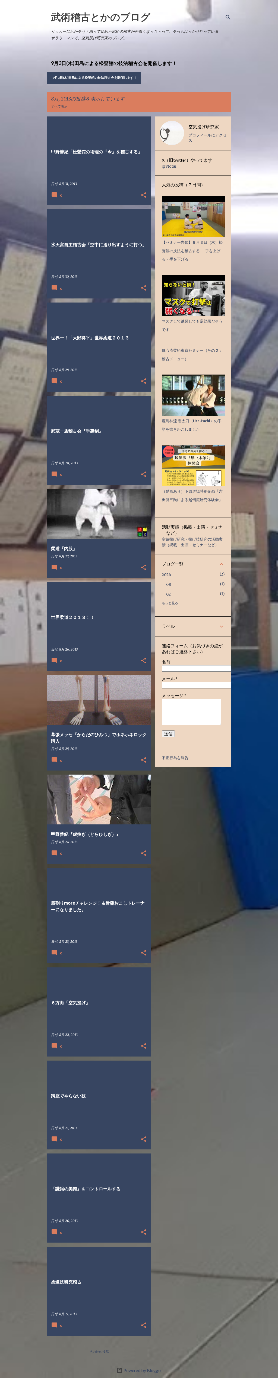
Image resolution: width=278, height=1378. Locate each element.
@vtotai (169, 166)
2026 (166, 574)
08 (168, 584)
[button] (143, 195)
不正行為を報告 (175, 757)
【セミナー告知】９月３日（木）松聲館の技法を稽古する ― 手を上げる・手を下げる (192, 250)
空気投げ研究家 (203, 126)
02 (168, 594)
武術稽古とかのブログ (100, 17)
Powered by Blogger (142, 1370)
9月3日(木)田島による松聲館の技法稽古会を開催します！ (95, 78)
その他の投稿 (99, 1352)
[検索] (228, 17)
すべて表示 (59, 106)
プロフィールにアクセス (207, 137)
